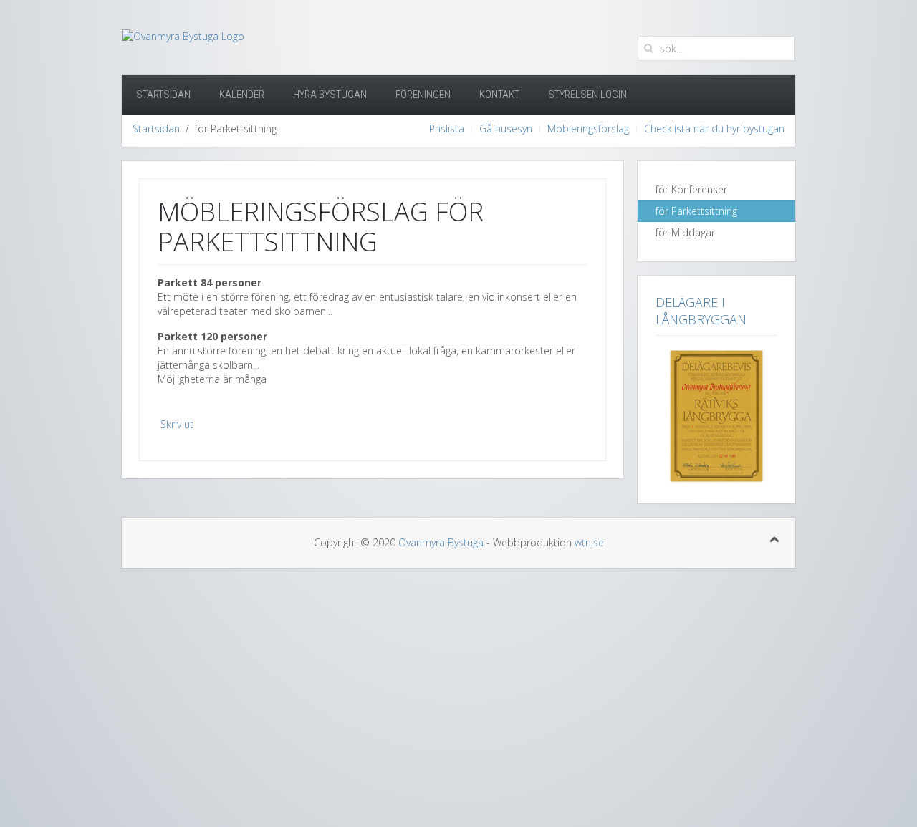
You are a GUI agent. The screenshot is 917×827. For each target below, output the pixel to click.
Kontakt (499, 94)
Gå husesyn (505, 128)
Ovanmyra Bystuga (441, 542)
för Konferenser (691, 189)
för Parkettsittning (696, 211)
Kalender (241, 94)
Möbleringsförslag (588, 128)
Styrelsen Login (587, 94)
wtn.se (589, 542)
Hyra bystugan (330, 94)
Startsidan (163, 94)
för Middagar (685, 232)
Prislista (446, 128)
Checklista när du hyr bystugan (714, 128)
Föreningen (423, 94)
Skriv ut (177, 424)
